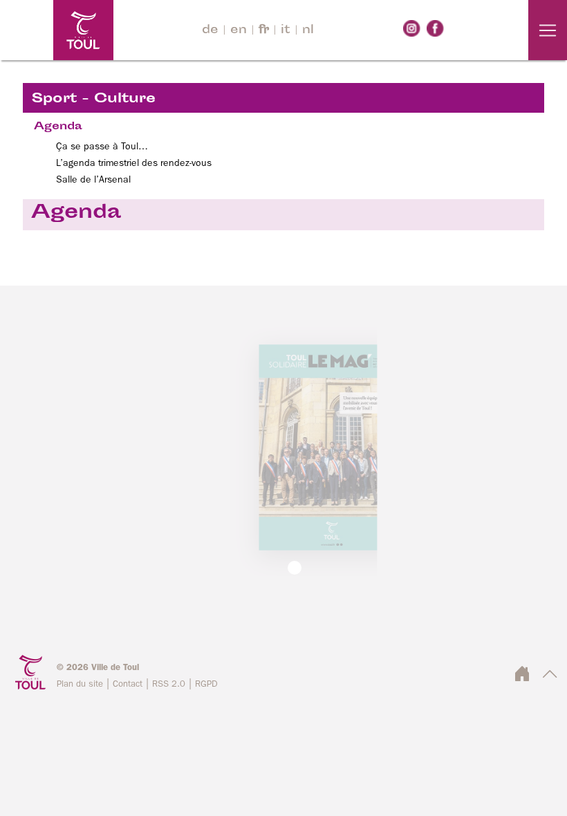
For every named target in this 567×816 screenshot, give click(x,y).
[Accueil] (56, 30)
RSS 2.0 (168, 684)
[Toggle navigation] (547, 30)
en (238, 30)
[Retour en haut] (550, 678)
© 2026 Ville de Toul (98, 667)
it (285, 30)
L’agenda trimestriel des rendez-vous (134, 163)
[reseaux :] (411, 28)
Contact (127, 684)
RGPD (206, 684)
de (210, 30)
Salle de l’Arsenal (93, 180)
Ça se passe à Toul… (102, 146)
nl (308, 30)
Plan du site (80, 684)
